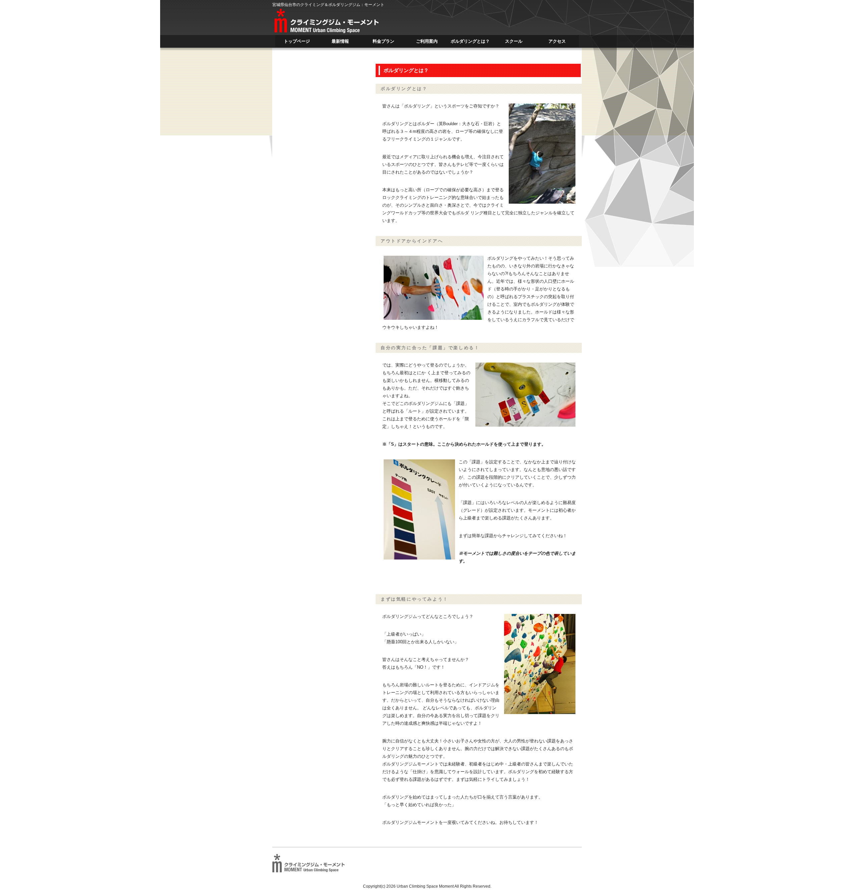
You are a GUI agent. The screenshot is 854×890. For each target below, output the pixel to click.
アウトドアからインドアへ (412, 240)
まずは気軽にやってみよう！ (414, 599)
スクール (513, 43)
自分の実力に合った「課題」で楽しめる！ (430, 347)
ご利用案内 (427, 43)
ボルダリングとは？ (470, 43)
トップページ (297, 43)
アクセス (557, 43)
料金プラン (383, 43)
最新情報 (340, 43)
